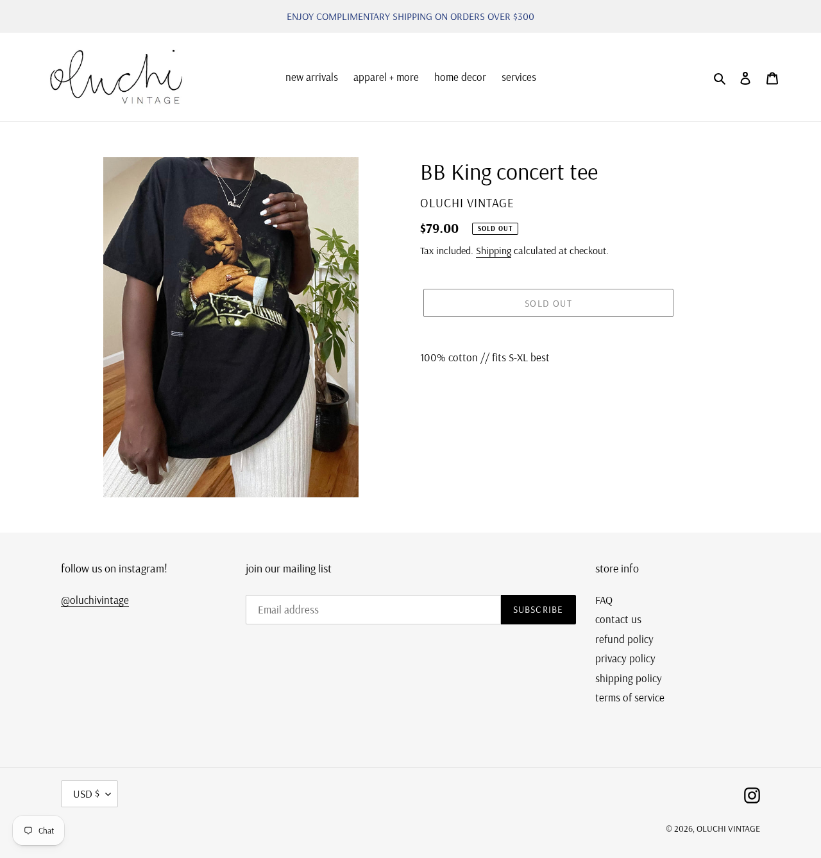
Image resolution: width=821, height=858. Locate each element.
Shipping (493, 250)
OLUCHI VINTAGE (728, 828)
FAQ (604, 599)
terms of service (629, 697)
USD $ (86, 793)
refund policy (624, 639)
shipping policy (628, 678)
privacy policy (625, 658)
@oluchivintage (95, 599)
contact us (618, 619)
